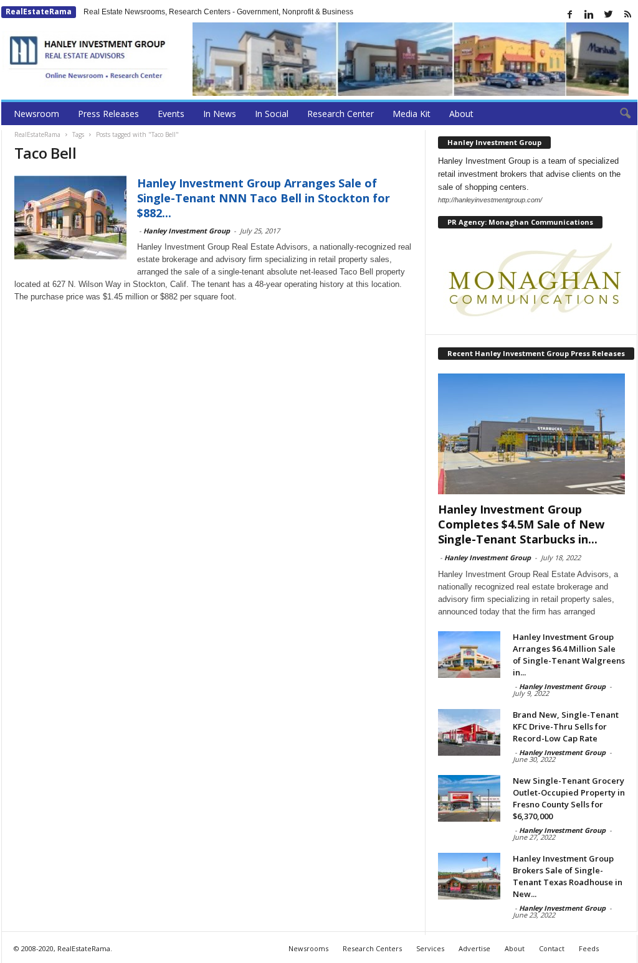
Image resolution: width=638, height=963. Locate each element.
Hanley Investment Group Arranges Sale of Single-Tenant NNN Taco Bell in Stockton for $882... (263, 198)
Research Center (340, 114)
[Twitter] (608, 14)
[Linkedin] (589, 14)
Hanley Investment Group (186, 230)
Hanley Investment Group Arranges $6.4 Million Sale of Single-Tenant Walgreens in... (569, 654)
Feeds (589, 948)
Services (430, 948)
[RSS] (628, 14)
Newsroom (36, 114)
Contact (551, 948)
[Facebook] (570, 14)
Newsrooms (308, 948)
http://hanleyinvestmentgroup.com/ (490, 200)
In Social (271, 114)
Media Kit (412, 114)
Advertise (474, 948)
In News (219, 114)
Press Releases (108, 114)
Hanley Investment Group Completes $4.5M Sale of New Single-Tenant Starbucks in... (521, 524)
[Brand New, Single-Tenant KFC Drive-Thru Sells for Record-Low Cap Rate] (469, 732)
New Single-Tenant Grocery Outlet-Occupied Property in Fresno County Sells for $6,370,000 (569, 798)
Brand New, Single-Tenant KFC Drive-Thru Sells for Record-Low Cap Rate (566, 726)
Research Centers (372, 948)
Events (171, 114)
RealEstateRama (39, 11)
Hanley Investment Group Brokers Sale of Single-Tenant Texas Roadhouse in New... (567, 876)
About (461, 114)
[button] (618, 114)
